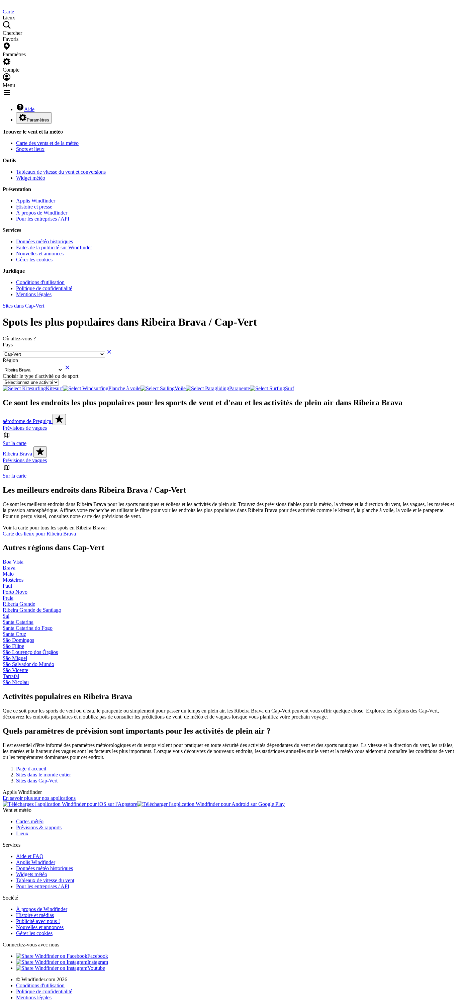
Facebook (97, 956)
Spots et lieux (30, 149)
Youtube (96, 968)
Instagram (97, 962)
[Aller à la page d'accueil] (3, 5)
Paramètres (38, 119)
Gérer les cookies (34, 259)
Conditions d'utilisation (40, 282)
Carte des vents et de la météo (47, 143)
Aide (29, 109)
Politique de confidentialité (44, 288)
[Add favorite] (59, 419)
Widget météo (30, 178)
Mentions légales (34, 294)
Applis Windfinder (35, 200)
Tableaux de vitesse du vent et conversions (61, 172)
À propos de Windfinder (41, 213)
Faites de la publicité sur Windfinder (54, 247)
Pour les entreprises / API (42, 219)
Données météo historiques (44, 241)
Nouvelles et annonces (40, 253)
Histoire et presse (34, 206)
